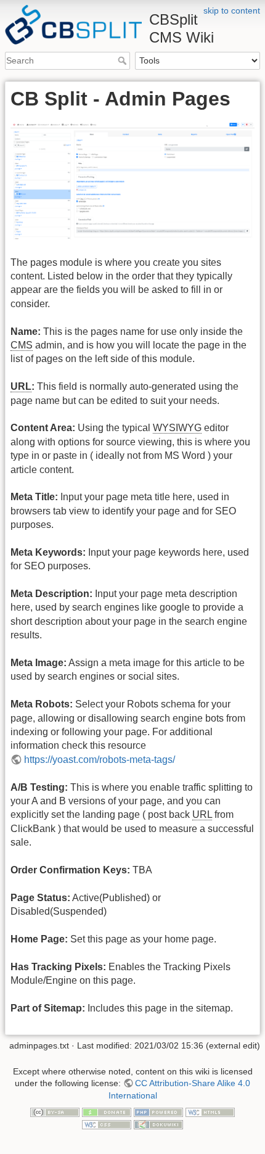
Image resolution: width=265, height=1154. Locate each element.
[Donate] (106, 1111)
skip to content (231, 10)
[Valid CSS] (106, 1124)
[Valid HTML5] (210, 1111)
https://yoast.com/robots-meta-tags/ (99, 759)
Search (123, 60)
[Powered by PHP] (158, 1111)
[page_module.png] (132, 180)
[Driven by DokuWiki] (158, 1124)
